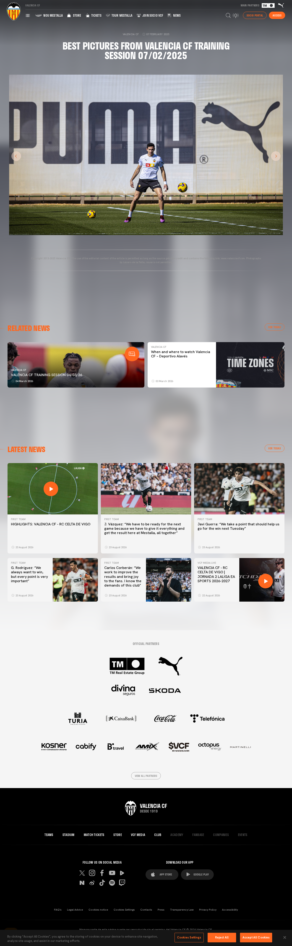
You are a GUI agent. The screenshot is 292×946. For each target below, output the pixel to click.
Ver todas (274, 327)
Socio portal (255, 15)
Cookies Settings (124, 910)
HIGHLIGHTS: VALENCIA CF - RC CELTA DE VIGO (50, 524)
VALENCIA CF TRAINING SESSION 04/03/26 (46, 374)
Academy (176, 835)
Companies (221, 835)
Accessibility (230, 910)
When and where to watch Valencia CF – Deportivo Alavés (180, 354)
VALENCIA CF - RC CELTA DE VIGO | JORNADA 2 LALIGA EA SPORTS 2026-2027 (216, 574)
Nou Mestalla (53, 15)
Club (157, 835)
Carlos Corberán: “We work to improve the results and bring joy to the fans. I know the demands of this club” (122, 576)
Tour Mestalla (121, 15)
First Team (18, 519)
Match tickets (94, 835)
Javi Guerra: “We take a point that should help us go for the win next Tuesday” (238, 526)
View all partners (146, 776)
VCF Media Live (207, 562)
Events (243, 835)
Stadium (69, 835)
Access (277, 15)
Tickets (95, 15)
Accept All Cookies (256, 937)
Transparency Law (182, 910)
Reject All (222, 937)
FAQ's (58, 910)
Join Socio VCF (152, 15)
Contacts (146, 910)
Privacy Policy (207, 910)
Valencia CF (18, 370)
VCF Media (138, 835)
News (176, 15)
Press (161, 910)
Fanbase (198, 835)
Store (76, 15)
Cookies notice (98, 910)
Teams (48, 835)
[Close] (285, 937)
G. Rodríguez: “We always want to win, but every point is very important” (29, 574)
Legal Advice (75, 910)
